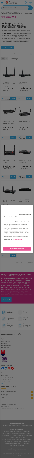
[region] (17, 229)
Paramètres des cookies (17, 244)
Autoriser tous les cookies (17, 248)
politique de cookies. (17, 239)
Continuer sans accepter (25, 214)
